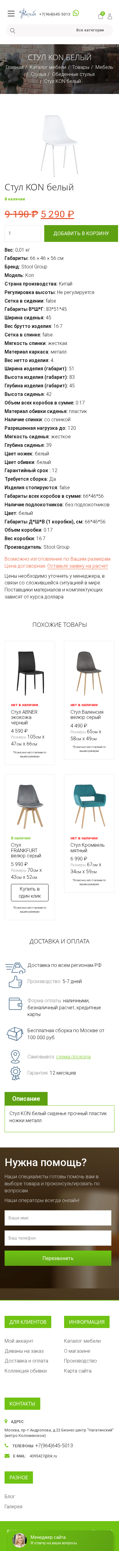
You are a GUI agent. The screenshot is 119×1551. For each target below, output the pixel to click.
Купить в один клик (30, 892)
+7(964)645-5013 (54, 14)
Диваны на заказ (24, 1351)
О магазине (77, 1351)
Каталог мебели (48, 67)
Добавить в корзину (81, 233)
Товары (80, 67)
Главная (14, 67)
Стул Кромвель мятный (87, 847)
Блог (10, 1496)
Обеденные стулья (73, 74)
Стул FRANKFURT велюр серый (26, 850)
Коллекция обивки (26, 1371)
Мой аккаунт (19, 1341)
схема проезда (73, 1057)
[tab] (27, 1099)
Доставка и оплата (26, 1361)
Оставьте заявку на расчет (77, 566)
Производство (80, 1361)
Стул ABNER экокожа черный (24, 717)
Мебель (104, 67)
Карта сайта (78, 1371)
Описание (26, 1098)
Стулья (38, 74)
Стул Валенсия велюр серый (86, 714)
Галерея (13, 1507)
